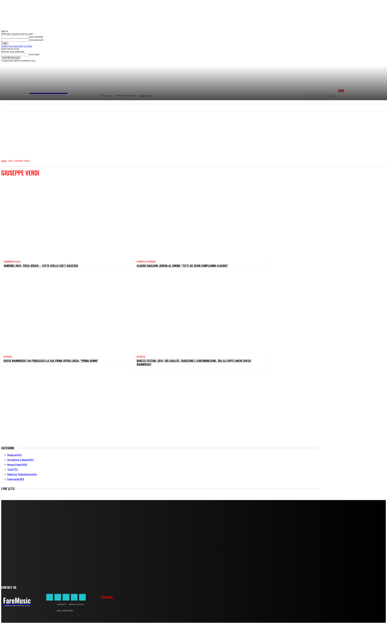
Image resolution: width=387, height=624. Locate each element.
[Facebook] (49, 597)
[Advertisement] (193, 134)
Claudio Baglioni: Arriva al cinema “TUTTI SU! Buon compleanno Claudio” (182, 266)
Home (4, 160)
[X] (74, 597)
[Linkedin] (66, 597)
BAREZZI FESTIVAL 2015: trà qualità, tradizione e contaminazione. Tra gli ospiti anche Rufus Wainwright (194, 362)
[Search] (334, 96)
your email (34, 54)
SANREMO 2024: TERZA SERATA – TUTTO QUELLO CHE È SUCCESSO (41, 266)
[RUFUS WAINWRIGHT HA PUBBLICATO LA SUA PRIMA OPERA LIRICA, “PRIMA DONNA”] (66, 313)
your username (36, 36)
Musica (8, 356)
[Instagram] (57, 597)
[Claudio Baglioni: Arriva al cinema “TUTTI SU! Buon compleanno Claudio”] (199, 218)
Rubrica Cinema (146, 261)
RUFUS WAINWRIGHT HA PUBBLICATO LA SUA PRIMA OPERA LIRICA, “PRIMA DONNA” (51, 361)
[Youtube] (82, 597)
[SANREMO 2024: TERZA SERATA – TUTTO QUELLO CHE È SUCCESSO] (66, 218)
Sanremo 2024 (12, 261)
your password (36, 40)
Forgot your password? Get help (16, 46)
